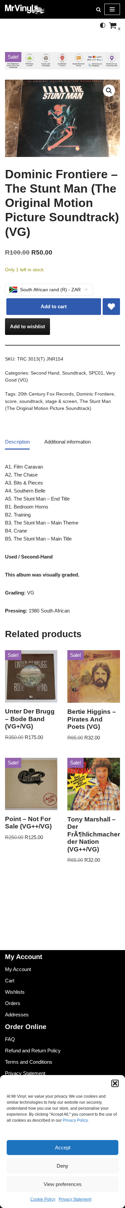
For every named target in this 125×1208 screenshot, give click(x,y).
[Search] (98, 9)
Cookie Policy (42, 1199)
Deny (62, 1166)
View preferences (63, 1184)
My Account (18, 969)
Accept (62, 1147)
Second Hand (45, 373)
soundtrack (31, 401)
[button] (115, 1083)
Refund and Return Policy (33, 1050)
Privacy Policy (75, 1120)
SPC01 (96, 373)
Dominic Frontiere (95, 394)
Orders (12, 1003)
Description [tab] (17, 442)
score (11, 401)
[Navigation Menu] (112, 9)
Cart (9, 980)
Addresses (17, 1014)
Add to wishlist (27, 326)
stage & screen (61, 401)
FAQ (10, 1039)
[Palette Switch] (102, 25)
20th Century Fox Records (46, 394)
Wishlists (15, 992)
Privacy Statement (75, 1199)
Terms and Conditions (28, 1062)
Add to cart (54, 306)
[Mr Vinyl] (25, 9)
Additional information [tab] (67, 442)
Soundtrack (74, 373)
